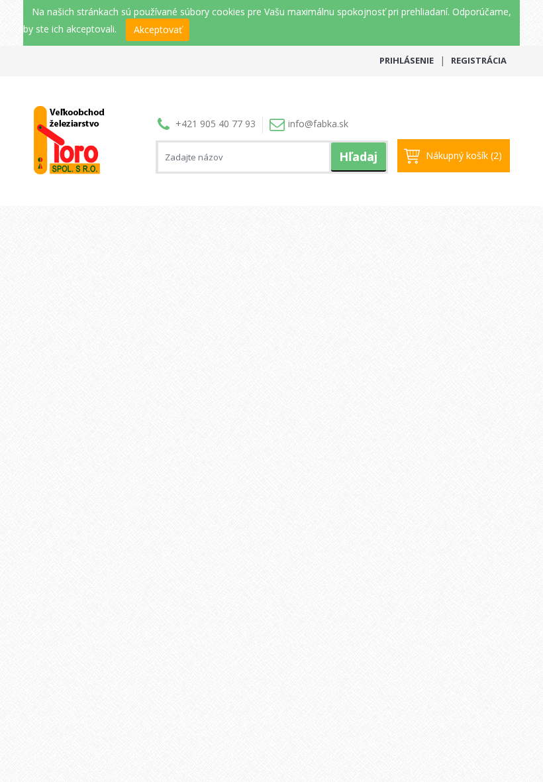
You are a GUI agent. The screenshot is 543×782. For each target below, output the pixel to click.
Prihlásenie (406, 60)
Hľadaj (358, 156)
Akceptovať (158, 29)
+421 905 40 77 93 (215, 123)
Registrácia (479, 60)
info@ (318, 123)
